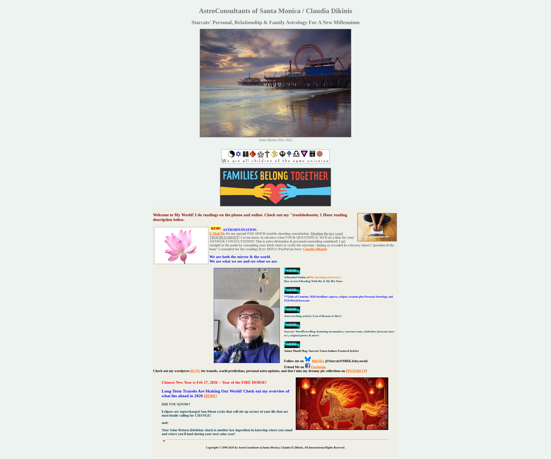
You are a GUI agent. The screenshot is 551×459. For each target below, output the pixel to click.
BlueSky (318, 361)
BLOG (195, 371)
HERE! (210, 396)
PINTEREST (356, 371)
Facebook (318, 367)
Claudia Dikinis (314, 249)
